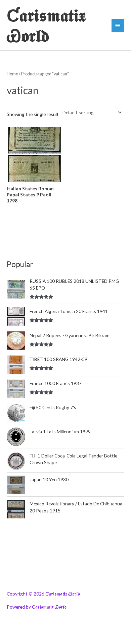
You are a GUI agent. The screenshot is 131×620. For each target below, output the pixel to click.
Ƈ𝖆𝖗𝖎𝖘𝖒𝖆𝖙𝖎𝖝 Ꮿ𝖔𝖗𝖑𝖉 (46, 25)
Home (12, 73)
